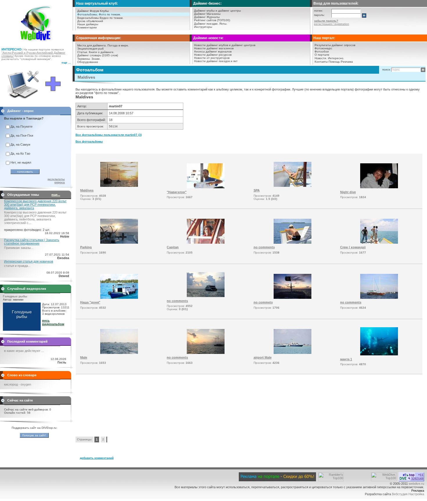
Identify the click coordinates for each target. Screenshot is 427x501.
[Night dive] (379, 187)
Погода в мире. (118, 45)
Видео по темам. (111, 17)
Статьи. (82, 52)
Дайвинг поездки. (206, 23)
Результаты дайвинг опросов (335, 45)
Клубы (104, 10)
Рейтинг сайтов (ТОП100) (212, 20)
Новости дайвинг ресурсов (213, 54)
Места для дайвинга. (92, 45)
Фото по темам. (110, 14)
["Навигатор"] (206, 187)
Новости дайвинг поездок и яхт (216, 61)
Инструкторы (203, 26)
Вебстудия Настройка (408, 494)
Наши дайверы (87, 24)
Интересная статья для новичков (28, 261)
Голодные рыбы (15, 296)
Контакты (321, 61)
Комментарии (87, 27)
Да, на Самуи (20, 144)
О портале (322, 54)
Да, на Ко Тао (20, 153)
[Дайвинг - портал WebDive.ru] (36, 43)
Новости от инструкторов (211, 57)
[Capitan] (206, 242)
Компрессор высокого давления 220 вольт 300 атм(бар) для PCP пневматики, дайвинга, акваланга (35, 204)
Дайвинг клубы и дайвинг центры (217, 10)
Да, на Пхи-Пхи (21, 135)
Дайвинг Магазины (207, 13)
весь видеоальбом (53, 322)
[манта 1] (379, 354)
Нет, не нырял (20, 162)
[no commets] (292, 297)
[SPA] (292, 185)
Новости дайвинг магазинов (214, 48)
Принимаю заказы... (18, 247)
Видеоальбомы (88, 17)
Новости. (321, 58)
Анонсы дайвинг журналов (213, 51)
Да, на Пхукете (21, 126)
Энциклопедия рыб (90, 48)
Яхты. (223, 23)
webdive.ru (416, 483)
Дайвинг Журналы (207, 17)
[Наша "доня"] (119, 297)
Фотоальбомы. (87, 14)
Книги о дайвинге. (101, 52)
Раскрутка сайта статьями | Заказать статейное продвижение (31, 241)
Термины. (84, 58)
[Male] (119, 353)
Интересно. (336, 58)
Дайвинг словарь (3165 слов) (97, 55)
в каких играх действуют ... (24, 350)
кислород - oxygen (17, 384)
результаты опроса (56, 181)
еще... (55, 194)
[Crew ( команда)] (379, 242)
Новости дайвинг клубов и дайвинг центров (224, 45)
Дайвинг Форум (88, 10)
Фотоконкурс (323, 48)
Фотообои (322, 51)
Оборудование (87, 62)
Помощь (334, 61)
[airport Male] (292, 353)
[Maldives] (119, 185)
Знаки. (96, 58)
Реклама (347, 61)
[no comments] (292, 242)
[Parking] (119, 242)
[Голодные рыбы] (22, 329)
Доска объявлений (90, 21)
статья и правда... (17, 265)
